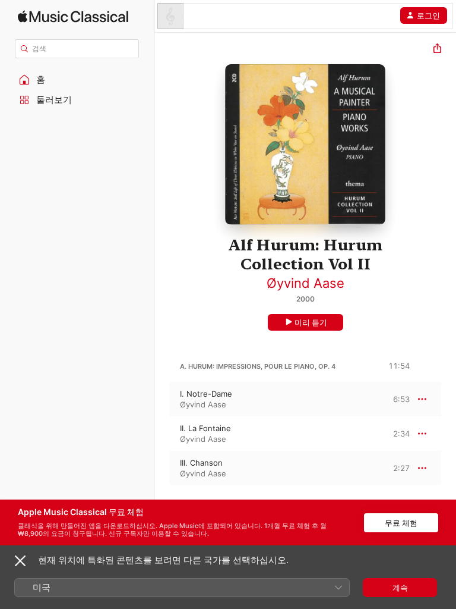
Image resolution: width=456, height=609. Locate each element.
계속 (400, 587)
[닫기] (20, 560)
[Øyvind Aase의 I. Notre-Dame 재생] (162, 399)
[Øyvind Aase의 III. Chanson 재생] (162, 468)
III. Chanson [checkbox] (201, 462)
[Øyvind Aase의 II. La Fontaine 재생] (162, 433)
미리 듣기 (310, 322)
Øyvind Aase (305, 283)
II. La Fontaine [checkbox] (205, 428)
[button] (77, 80)
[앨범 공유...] (437, 49)
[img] (73, 16)
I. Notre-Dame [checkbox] (206, 393)
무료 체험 (401, 523)
